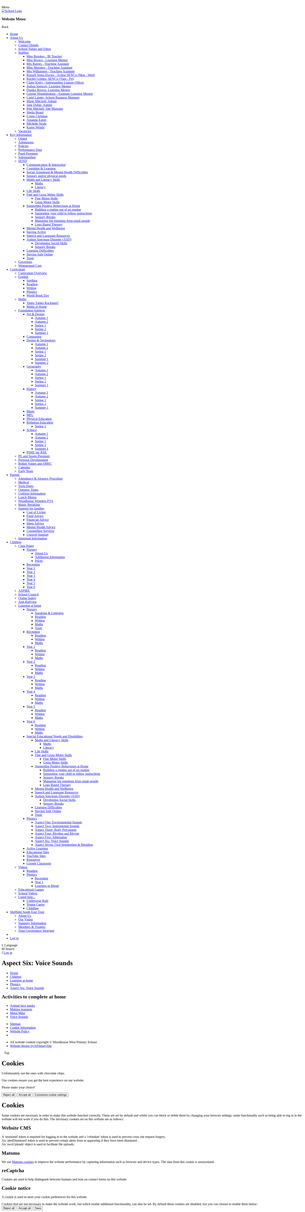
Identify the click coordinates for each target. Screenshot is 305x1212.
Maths (39, 183)
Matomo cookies (23, 1162)
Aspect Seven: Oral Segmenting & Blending (64, 844)
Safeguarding (27, 157)
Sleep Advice (35, 523)
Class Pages (26, 546)
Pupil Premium (28, 153)
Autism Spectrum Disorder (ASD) (49, 239)
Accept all (25, 1094)
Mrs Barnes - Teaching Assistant (48, 64)
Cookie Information (23, 1027)
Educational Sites (38, 852)
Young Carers (36, 904)
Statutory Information (32, 923)
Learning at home (29, 605)
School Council (28, 594)
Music (31, 411)
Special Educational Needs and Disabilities (55, 736)
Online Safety (27, 598)
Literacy (40, 187)
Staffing (23, 52)
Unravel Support (37, 534)
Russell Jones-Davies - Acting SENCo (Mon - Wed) (61, 75)
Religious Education (40, 422)
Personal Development (33, 460)
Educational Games (31, 889)
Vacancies (24, 131)
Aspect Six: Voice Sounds (52, 841)
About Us (16, 37)
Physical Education (39, 419)
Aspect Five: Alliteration (51, 837)
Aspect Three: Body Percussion (55, 830)
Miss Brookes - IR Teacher (44, 56)
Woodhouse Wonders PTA (35, 501)
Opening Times (28, 490)
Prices (39, 561)
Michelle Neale (36, 123)
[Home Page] (12, 11)
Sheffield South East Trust (27, 912)
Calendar (24, 467)
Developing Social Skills (51, 243)
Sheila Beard (35, 112)
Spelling (32, 280)
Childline (33, 908)
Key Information (21, 135)
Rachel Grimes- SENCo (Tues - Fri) (50, 79)
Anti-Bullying (27, 602)
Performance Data (30, 150)
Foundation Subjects (31, 310)
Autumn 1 (41, 318)
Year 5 (31, 583)
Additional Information (50, 557)
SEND (22, 161)
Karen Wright (35, 127)
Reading (32, 284)
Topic (30, 258)
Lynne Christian (37, 116)
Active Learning (37, 848)
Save (38, 1208)
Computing (34, 336)
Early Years (25, 471)
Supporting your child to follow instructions (63, 213)
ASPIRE (24, 590)
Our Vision (25, 919)
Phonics (32, 292)
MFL (30, 415)
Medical (23, 482)
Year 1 (31, 568)
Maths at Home (37, 306)
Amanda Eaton (36, 120)
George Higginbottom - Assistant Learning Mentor (60, 93)
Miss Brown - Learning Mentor (47, 60)
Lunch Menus (27, 497)
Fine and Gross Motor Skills (45, 194)
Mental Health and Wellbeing (46, 228)
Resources (33, 859)
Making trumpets (21, 1009)
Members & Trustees (31, 927)
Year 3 (31, 575)
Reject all (9, 1094)
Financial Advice (38, 519)
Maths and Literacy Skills (43, 179)
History (31, 389)
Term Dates (25, 486)
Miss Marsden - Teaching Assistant (49, 67)
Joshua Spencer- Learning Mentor (49, 86)
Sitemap (15, 1024)
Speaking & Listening (49, 613)
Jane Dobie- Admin (39, 105)
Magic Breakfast (29, 504)
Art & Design (35, 314)
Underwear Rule (37, 901)
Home (14, 34)
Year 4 (31, 579)
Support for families (31, 508)
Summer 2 (41, 362)
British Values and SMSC (35, 463)
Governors (25, 262)
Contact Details (28, 45)
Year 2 (31, 572)
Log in (14, 938)
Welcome (24, 41)
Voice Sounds (19, 1017)
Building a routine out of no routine (58, 209)
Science (32, 430)
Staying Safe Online (40, 254)
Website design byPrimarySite (31, 1046)
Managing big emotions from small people (62, 221)
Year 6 (31, 587)
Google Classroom (39, 863)
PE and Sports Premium (34, 456)
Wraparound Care (29, 265)
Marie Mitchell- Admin (42, 101)
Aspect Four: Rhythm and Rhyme (57, 833)
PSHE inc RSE (37, 452)
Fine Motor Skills (46, 198)
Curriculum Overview (32, 273)
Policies (23, 146)
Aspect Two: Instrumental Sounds (57, 826)
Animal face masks (22, 1005)
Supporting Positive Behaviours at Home (53, 206)
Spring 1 (40, 325)
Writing (31, 288)
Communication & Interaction (46, 164)
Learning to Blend (47, 886)
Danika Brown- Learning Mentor (48, 90)
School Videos (27, 893)
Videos (22, 867)
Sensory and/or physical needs (46, 176)
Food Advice (35, 516)
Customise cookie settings (51, 1094)
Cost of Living (36, 512)
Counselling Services (40, 531)
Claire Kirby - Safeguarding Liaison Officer (55, 82)
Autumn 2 (41, 321)
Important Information (32, 538)
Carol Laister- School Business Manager (53, 97)
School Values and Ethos (34, 49)
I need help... (26, 897)
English (23, 277)
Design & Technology (41, 340)
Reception (33, 564)
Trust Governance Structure (36, 930)
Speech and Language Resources (48, 235)
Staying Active (36, 232)
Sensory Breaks (45, 217)
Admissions (26, 142)
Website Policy (19, 1031)
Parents (15, 475)
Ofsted (22, 138)
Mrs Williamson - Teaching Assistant (50, 71)
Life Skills (33, 191)
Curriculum (17, 269)
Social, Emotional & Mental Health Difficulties (57, 172)
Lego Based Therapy (48, 224)
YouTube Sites (36, 856)
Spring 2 (40, 329)
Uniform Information (32, 493)
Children (15, 542)
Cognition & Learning (41, 168)
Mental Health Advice (41, 527)
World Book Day (38, 295)
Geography (34, 366)
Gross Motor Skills (47, 202)
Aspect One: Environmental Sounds (58, 822)
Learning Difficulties (40, 250)
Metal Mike (17, 1013)
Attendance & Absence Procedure (40, 478)
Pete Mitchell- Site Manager (45, 108)
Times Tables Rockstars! (43, 303)
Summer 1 (41, 333)
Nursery (32, 549)
